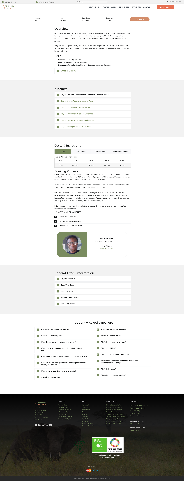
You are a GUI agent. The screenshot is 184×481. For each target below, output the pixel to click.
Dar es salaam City (88, 426)
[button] (93, 71)
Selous (84, 414)
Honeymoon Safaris (64, 409)
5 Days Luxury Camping (114, 409)
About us (37, 408)
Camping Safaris (63, 407)
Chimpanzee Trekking (65, 416)
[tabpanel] (92, 161)
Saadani (85, 419)
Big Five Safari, (72, 46)
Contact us (37, 419)
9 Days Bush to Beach (113, 412)
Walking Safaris (63, 405)
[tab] (62, 151)
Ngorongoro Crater (61, 38)
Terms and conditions (41, 417)
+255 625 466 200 (10, 2)
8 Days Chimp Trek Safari (114, 421)
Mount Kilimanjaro (88, 423)
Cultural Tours (62, 414)
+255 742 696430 (137, 430)
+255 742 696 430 (107, 249)
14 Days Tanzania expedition (115, 416)
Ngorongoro (86, 409)
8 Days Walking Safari (113, 423)
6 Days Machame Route (114, 407)
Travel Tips (38, 414)
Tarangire (85, 407)
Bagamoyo (85, 421)
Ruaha (84, 412)
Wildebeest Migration (65, 419)
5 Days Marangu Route (113, 419)
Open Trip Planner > (174, 2)
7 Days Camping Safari (113, 405)
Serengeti (95, 38)
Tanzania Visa (39, 412)
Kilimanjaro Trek (63, 412)
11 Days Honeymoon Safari (114, 414)
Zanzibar (85, 416)
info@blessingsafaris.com (47, 2)
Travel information (40, 410)
